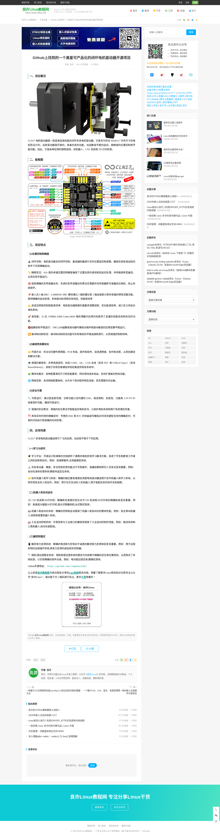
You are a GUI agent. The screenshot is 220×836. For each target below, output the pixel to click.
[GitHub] (172, 75)
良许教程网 (44, 572)
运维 (183, 362)
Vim (149, 343)
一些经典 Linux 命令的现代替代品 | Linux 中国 (51, 725)
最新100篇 (64, 2)
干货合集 (43, 20)
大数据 (172, 96)
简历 (149, 105)
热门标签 (38, 2)
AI (166, 96)
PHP (189, 93)
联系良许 (99, 807)
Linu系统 (74, 572)
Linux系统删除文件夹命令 (176, 136)
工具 (170, 10)
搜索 (191, 32)
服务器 (184, 353)
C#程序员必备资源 (172, 163)
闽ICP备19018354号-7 (131, 831)
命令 (36, 660)
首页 (135, 10)
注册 (187, 2)
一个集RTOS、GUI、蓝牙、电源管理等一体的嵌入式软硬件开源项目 (110, 692)
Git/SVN (151, 102)
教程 (147, 10)
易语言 (178, 99)
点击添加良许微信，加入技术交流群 (163, 63)
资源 (182, 10)
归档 (183, 348)
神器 (167, 357)
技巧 (43, 660)
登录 (180, 2)
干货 (158, 10)
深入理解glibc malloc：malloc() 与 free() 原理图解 (52, 736)
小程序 (180, 96)
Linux (149, 93)
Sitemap (146, 831)
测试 (190, 99)
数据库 (169, 99)
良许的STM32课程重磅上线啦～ (44, 710)
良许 (72, 64)
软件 (159, 102)
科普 (183, 357)
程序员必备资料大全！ (174, 149)
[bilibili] (190, 75)
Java (156, 93)
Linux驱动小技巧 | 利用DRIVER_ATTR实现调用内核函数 (56, 720)
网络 (150, 362)
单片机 (189, 96)
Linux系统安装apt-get (174, 176)
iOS (155, 96)
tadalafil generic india (157, 278)
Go (183, 93)
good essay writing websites (160, 261)
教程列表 (25, 2)
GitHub (168, 338)
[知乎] (152, 75)
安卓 (149, 96)
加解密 (184, 343)
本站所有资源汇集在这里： (160, 86)
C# (178, 93)
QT (148, 99)
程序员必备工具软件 (173, 122)
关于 (194, 10)
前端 (161, 96)
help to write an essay (157, 270)
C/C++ (172, 93)
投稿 (195, 2)
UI (184, 99)
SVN (183, 338)
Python (163, 93)
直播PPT (151, 357)
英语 (178, 105)
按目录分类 (51, 2)
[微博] (162, 75)
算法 (162, 99)
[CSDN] (181, 75)
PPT (176, 102)
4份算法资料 (164, 90)
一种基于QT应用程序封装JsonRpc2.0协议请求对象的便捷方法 (53, 692)
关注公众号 (119, 807)
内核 (167, 343)
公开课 (171, 105)
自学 (167, 362)
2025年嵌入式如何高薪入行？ (43, 715)
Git (149, 338)
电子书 (162, 105)
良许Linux (92, 674)
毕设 (155, 105)
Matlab (155, 99)
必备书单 (151, 90)
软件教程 (167, 102)
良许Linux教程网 (29, 20)
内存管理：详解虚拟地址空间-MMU (46, 731)
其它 (185, 105)
